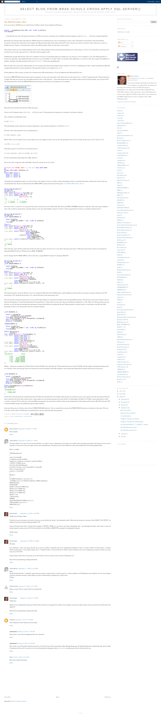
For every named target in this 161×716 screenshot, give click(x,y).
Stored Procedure (122, 344)
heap (118, 215)
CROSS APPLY (121, 165)
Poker (118, 307)
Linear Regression (122, 257)
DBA (118, 183)
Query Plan (120, 315)
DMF (118, 190)
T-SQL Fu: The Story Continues (130, 419)
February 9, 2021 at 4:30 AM (26, 643)
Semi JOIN (120, 329)
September (124, 408)
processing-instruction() (124, 310)
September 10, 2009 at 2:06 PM (29, 513)
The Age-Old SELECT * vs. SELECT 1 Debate (134, 424)
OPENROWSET (121, 287)
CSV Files (120, 168)
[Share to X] (39, 414)
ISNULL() (120, 245)
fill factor (119, 205)
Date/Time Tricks (122, 180)
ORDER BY (120, 290)
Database (119, 178)
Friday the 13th (121, 213)
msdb (118, 267)
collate (119, 158)
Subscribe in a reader (124, 32)
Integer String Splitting (124, 237)
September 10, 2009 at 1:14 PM (28, 440)
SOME (119, 337)
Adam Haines (14, 440)
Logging (119, 260)
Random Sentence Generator (125, 317)
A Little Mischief (126, 416)
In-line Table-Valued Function (126, 225)
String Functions (122, 347)
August (123, 434)
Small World (120, 334)
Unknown (12, 620)
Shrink (119, 332)
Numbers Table (121, 285)
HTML (119, 220)
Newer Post (7, 697)
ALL (118, 128)
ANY (118, 133)
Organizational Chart (123, 295)
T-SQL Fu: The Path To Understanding (132, 422)
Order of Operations (123, 292)
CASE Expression (122, 148)
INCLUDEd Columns (123, 227)
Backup (119, 138)
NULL (119, 282)
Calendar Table (121, 145)
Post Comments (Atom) (19, 701)
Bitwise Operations (122, 140)
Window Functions (122, 377)
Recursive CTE (121, 320)
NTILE (12, 416)
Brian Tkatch (14, 429)
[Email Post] (32, 414)
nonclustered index (122, 275)
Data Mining (121, 175)
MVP (118, 272)
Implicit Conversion (123, 223)
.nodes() (119, 113)
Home (57, 697)
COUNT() (120, 163)
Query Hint (120, 312)
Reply (11, 434)
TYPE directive (121, 367)
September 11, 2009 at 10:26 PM (28, 568)
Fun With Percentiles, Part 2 (129, 427)
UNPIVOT (120, 369)
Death (119, 185)
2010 (121, 394)
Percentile (19, 416)
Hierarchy (120, 218)
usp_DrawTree (121, 374)
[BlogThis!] (36, 414)
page (118, 302)
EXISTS (119, 203)
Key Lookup (121, 247)
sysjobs (119, 354)
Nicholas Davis (14, 586)
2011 (121, 391)
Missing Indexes (122, 262)
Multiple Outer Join (123, 270)
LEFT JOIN (120, 252)
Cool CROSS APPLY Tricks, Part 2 (73, 183)
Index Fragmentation (123, 230)
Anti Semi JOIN (121, 130)
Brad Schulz (13, 513)
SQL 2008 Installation (123, 339)
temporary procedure (123, 364)
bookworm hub (62, 648)
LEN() (119, 255)
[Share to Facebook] (41, 414)
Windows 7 (120, 379)
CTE (118, 170)
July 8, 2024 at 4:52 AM (22, 657)
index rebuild (121, 232)
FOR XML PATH (122, 208)
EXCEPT (119, 200)
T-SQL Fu (120, 359)
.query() (119, 115)
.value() (119, 121)
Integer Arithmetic (122, 235)
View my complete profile (126, 101)
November (124, 402)
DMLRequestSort (122, 193)
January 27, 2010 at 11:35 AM (28, 586)
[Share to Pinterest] (43, 414)
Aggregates (120, 125)
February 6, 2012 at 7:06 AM (26, 631)
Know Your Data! (126, 410)
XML (118, 382)
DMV (118, 195)
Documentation (121, 198)
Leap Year (120, 250)
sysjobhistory (121, 352)
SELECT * (120, 327)
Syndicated (28, 416)
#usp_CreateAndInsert (123, 123)
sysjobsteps (120, 357)
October (123, 405)
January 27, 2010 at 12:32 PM (29, 598)
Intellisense (120, 240)
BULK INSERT (121, 143)
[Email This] (34, 414)
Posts (121, 43)
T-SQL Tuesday (121, 362)
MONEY (119, 265)
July (122, 436)
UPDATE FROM (122, 372)
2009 (121, 397)
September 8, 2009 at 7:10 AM (28, 429)
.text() (119, 118)
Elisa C (12, 657)
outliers (119, 297)
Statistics (119, 342)
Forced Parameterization (124, 210)
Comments (123, 46)
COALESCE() (121, 155)
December (124, 399)
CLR (118, 150)
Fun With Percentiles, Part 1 (129, 430)
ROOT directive (121, 322)
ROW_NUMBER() (122, 324)
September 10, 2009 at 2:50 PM (29, 541)
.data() (119, 111)
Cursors (119, 173)
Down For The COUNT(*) (128, 413)
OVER (119, 300)
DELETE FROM (122, 188)
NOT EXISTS (121, 277)
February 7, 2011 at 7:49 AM (24, 620)
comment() (120, 160)
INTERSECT (121, 242)
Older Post (108, 697)
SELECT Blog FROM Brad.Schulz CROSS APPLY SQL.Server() (80, 9)
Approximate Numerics (124, 135)
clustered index (121, 153)
